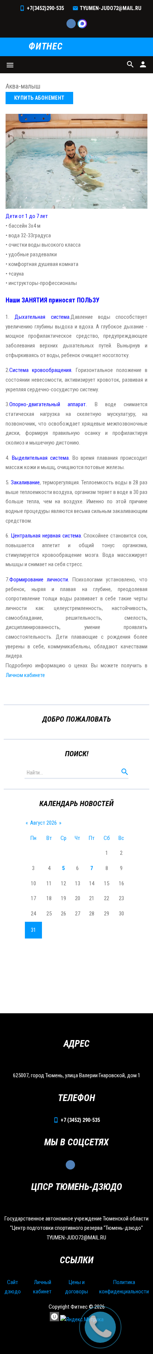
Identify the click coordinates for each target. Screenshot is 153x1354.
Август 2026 (43, 822)
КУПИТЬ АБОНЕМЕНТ (39, 98)
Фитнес (45, 46)
